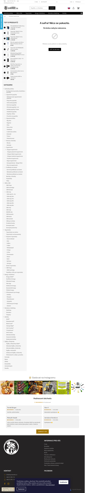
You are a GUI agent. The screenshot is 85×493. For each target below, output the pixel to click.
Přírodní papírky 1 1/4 (13, 107)
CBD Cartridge (10, 187)
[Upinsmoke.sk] (69, 8)
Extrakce (8, 312)
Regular (9, 123)
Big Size (9, 120)
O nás (36, 2)
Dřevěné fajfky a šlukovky (13, 348)
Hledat (52, 8)
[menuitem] (8, 13)
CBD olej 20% (10, 201)
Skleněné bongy (10, 281)
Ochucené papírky (12, 102)
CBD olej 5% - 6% (11, 194)
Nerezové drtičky (11, 337)
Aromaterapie (8, 366)
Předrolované (10, 138)
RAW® (8, 319)
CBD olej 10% (10, 196)
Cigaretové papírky (11, 94)
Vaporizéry (8, 230)
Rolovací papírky (11, 105)
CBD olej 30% (10, 203)
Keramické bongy (11, 288)
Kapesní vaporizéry (11, 236)
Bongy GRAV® (10, 277)
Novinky (7, 357)
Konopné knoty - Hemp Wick (14, 163)
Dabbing (8, 310)
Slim (8, 125)
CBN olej (8, 210)
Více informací (50, 485)
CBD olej (8, 192)
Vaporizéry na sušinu (12, 232)
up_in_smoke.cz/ (8, 483)
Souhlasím (63, 482)
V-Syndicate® (9, 330)
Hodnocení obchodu (42, 398)
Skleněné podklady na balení (15, 172)
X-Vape (8, 250)
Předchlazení (10, 299)
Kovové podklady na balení (14, 169)
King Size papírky (12, 100)
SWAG (6, 361)
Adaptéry (9, 301)
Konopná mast (10, 225)
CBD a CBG (7, 183)
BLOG (45, 452)
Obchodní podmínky (50, 461)
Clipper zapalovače (12, 149)
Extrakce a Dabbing (10, 308)
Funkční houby (10, 223)
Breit (8, 259)
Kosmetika (8, 364)
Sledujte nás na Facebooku (5, 483)
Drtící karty (9, 332)
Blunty (8, 143)
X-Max (8, 245)
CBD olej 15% (10, 198)
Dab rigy (8, 283)
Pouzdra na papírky (12, 116)
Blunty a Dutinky (11, 140)
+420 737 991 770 (10, 477)
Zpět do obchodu (55, 49)
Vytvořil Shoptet (76, 489)
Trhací (8, 136)
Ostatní (9, 306)
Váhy (7, 181)
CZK (71, 2)
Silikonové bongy (11, 286)
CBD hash (9, 216)
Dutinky (9, 145)
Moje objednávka (49, 450)
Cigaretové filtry (10, 118)
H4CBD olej (9, 212)
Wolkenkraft (10, 248)
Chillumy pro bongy (12, 303)
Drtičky (7, 317)
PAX (8, 241)
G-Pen (8, 252)
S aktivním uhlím (11, 132)
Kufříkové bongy (11, 279)
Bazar (6, 359)
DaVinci (9, 261)
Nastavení (21, 489)
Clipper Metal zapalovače (14, 154)
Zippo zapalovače (11, 161)
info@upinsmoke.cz (11, 474)
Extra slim (9, 127)
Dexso (8, 256)
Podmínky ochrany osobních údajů (54, 463)
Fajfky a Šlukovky (9, 341)
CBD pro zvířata (10, 221)
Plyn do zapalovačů (12, 165)
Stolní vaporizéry (11, 265)
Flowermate (10, 254)
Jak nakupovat (48, 457)
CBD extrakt (9, 219)
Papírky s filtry (11, 114)
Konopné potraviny (11, 227)
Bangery (9, 297)
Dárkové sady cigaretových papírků (14, 97)
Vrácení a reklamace (49, 455)
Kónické (9, 134)
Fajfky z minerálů (11, 350)
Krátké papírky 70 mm (13, 109)
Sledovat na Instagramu (43, 377)
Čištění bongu (10, 290)
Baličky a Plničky (11, 176)
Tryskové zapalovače (12, 158)
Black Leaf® (9, 323)
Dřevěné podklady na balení (14, 174)
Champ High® (10, 326)
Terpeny (8, 314)
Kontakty (44, 2)
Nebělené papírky (12, 111)
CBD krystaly (9, 214)
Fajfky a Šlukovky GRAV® (13, 343)
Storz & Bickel (10, 239)
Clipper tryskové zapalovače (15, 156)
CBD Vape (9, 185)
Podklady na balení (11, 167)
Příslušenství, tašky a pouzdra (14, 355)
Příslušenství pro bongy (13, 292)
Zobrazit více (42, 431)
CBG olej (8, 207)
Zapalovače (9, 147)
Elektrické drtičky (11, 339)
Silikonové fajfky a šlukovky (14, 352)
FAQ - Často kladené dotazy (51, 465)
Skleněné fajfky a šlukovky (13, 346)
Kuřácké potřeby (9, 89)
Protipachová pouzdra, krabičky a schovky (15, 91)
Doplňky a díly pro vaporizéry (14, 272)
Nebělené (9, 129)
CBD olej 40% (10, 205)
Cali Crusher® (10, 328)
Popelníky (9, 178)
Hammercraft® (10, 321)
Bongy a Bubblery (9, 274)
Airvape (9, 263)
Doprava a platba (49, 448)
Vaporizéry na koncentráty (13, 234)
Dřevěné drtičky (10, 335)
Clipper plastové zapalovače (15, 152)
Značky (7, 368)
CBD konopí (9, 190)
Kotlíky (9, 294)
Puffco (8, 243)
